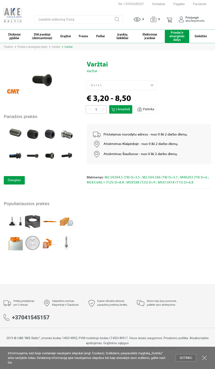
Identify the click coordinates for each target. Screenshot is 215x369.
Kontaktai (158, 4)
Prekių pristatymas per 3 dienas (23, 303)
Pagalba (179, 4)
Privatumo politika (176, 338)
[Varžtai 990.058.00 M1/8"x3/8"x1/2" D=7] (66, 156)
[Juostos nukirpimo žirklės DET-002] (49, 243)
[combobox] (122, 85)
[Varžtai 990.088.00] (15, 156)
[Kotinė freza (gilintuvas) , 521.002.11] (66, 243)
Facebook (200, 4)
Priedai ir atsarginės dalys (32, 46)
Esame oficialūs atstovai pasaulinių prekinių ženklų (112, 303)
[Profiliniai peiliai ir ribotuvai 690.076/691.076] (66, 221)
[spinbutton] (96, 109)
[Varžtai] (15, 133)
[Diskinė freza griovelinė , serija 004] (32, 221)
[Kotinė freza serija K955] (15, 221)
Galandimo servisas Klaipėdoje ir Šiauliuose (65, 303)
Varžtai (56, 46)
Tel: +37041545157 (131, 4)
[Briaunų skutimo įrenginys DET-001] (15, 243)
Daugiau (14, 180)
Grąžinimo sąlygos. (116, 343)
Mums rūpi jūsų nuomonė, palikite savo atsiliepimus (162, 303)
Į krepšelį (123, 109)
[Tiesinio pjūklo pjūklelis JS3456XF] (49, 221)
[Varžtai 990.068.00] (66, 134)
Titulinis (8, 46)
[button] (169, 19)
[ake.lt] (13, 15)
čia (10, 362)
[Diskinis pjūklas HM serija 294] (32, 243)
